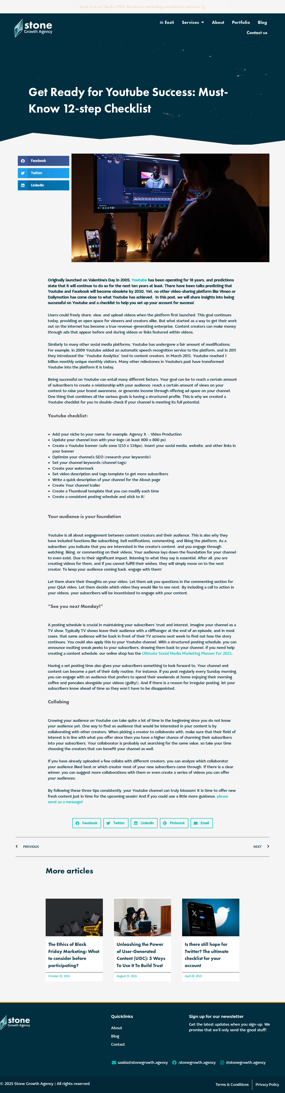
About (218, 22)
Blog (262, 22)
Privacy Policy (267, 1084)
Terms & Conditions (232, 1084)
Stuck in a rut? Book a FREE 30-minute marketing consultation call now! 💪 (142, 6)
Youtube (139, 280)
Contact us (257, 32)
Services (190, 22)
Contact (118, 1044)
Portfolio (241, 22)
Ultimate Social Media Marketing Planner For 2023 (187, 653)
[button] (43, 161)
